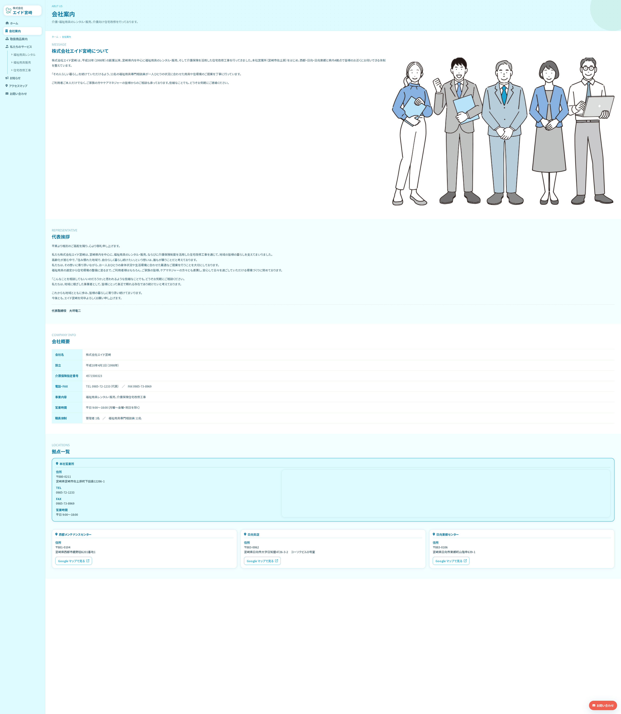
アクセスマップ (18, 86)
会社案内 (15, 31)
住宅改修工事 (22, 70)
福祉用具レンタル (24, 54)
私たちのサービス (21, 46)
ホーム (14, 23)
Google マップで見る (71, 561)
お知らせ (15, 78)
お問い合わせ (18, 94)
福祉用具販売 (22, 62)
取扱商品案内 (18, 39)
